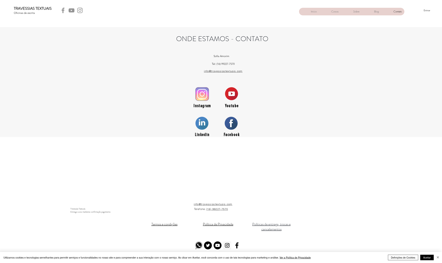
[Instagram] (80, 10)
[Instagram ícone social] (227, 245)
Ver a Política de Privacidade (295, 257)
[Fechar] (438, 257)
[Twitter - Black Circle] (208, 245)
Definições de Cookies (403, 257)
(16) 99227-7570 (217, 209)
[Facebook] (63, 10)
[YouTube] (71, 10)
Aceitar (427, 257)
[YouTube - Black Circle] (218, 245)
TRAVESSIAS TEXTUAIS (33, 8)
